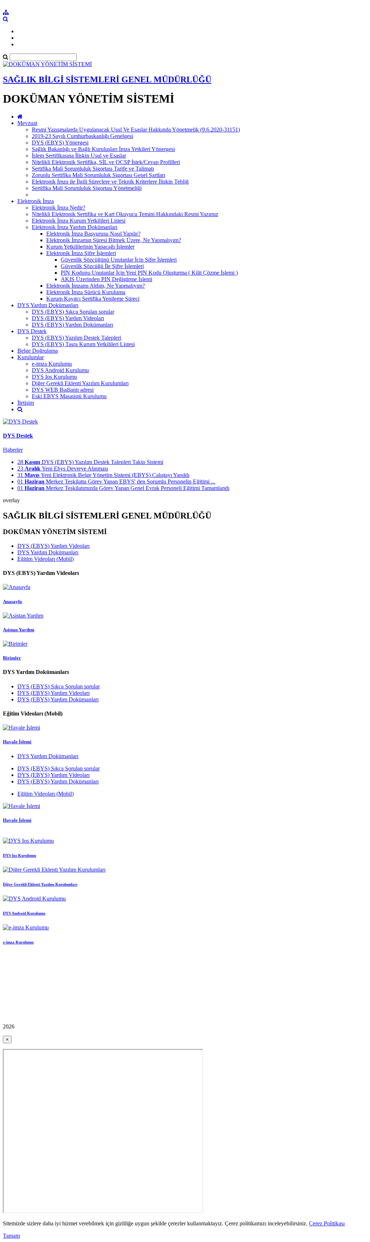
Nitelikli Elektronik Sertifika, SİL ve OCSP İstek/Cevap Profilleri (106, 162)
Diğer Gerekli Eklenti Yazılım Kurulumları (80, 383)
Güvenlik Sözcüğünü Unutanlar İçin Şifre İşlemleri (119, 260)
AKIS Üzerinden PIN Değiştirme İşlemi (106, 279)
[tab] (185, 615)
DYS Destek (32, 331)
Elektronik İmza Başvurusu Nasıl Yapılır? (93, 234)
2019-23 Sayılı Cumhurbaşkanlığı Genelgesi (82, 136)
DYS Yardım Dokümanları (47, 305)
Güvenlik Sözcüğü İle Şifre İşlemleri (102, 266)
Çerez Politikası (327, 1223)
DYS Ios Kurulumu (54, 377)
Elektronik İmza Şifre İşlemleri (81, 253)
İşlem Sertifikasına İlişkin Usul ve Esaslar (79, 155)
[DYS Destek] (20, 421)
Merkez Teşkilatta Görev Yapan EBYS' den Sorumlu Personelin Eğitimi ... (116, 481)
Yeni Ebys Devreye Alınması (62, 468)
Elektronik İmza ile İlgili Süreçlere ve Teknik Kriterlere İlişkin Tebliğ (110, 182)
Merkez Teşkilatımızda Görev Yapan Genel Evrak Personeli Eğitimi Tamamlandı (123, 488)
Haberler (13, 450)
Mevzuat (27, 123)
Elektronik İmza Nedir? (58, 208)
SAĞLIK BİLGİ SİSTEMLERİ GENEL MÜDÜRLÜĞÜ (107, 79)
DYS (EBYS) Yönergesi (60, 142)
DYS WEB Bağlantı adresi (63, 390)
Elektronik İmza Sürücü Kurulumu (85, 292)
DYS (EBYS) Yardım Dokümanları (72, 325)
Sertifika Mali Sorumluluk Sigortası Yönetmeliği (87, 188)
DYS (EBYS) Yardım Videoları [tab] (53, 546)
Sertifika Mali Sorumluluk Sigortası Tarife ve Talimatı (93, 169)
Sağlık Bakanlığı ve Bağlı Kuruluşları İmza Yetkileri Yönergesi (103, 149)
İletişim (25, 403)
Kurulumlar (30, 357)
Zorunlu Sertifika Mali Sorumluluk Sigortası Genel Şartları (98, 175)
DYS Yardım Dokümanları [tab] (47, 552)
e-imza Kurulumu (52, 364)
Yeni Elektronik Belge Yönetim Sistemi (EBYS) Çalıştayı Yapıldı (103, 475)
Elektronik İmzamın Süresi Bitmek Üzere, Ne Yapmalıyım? (113, 240)
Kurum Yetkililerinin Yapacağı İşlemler (90, 247)
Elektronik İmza (35, 201)
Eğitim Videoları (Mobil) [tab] (45, 559)
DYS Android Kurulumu (60, 370)
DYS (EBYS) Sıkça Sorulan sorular (73, 312)
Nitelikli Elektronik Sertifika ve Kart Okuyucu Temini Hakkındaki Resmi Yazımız (125, 214)
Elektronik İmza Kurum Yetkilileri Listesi (78, 221)
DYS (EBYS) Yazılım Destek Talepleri (76, 338)
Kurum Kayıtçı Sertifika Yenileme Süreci (92, 299)
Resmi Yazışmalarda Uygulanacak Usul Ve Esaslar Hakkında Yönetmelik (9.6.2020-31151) (136, 129)
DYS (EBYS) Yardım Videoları (68, 318)
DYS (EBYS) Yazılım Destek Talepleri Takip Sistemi (90, 462)
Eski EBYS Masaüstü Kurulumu (69, 396)
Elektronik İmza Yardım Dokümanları (74, 227)
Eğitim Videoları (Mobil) (45, 794)
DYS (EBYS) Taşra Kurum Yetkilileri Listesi (83, 344)
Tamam (11, 1236)
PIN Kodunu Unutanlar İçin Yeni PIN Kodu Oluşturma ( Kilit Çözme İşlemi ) (149, 273)
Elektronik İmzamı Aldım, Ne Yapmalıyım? (95, 286)
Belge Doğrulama (37, 351)
